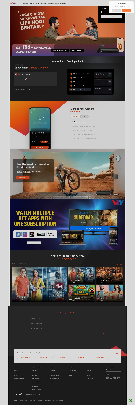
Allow (126, 10)
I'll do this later (116, 10)
